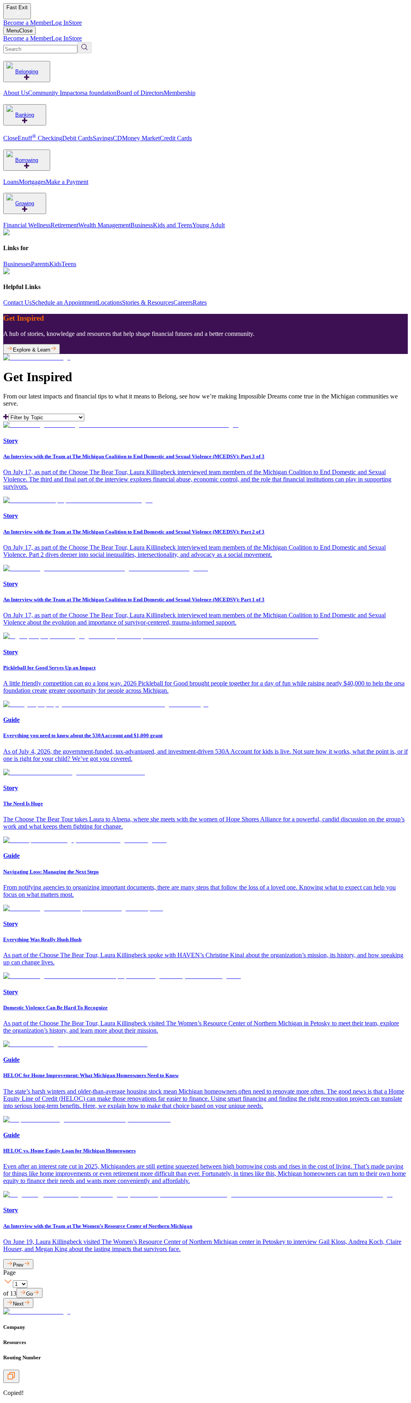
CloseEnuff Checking (32, 138)
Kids (55, 264)
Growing (24, 203)
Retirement (64, 225)
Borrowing (26, 160)
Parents (40, 264)
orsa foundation (96, 92)
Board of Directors (140, 92)
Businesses (17, 264)
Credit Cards (176, 138)
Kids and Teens (172, 225)
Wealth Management (104, 225)
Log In (60, 22)
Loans (11, 181)
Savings (103, 138)
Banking (24, 115)
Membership (179, 92)
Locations (109, 302)
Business (141, 225)
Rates (200, 302)
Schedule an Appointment (64, 302)
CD (117, 138)
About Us (15, 92)
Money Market (141, 138)
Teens (68, 264)
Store (75, 22)
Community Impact (52, 92)
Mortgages (32, 181)
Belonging (26, 72)
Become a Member (27, 22)
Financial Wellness (27, 225)
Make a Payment (67, 181)
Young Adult (208, 225)
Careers (183, 302)
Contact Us (17, 302)
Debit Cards (77, 138)
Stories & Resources (147, 302)
